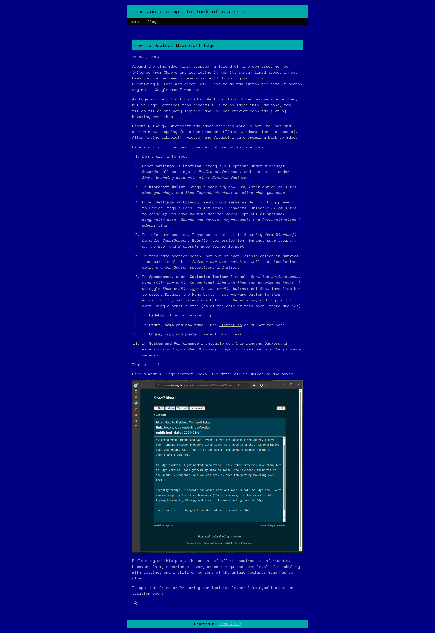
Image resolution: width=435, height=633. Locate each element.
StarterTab (230, 324)
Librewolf (172, 137)
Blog (151, 21)
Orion (165, 587)
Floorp (193, 137)
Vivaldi (222, 137)
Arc (183, 587)
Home (134, 21)
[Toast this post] (135, 604)
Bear (230, 623)
